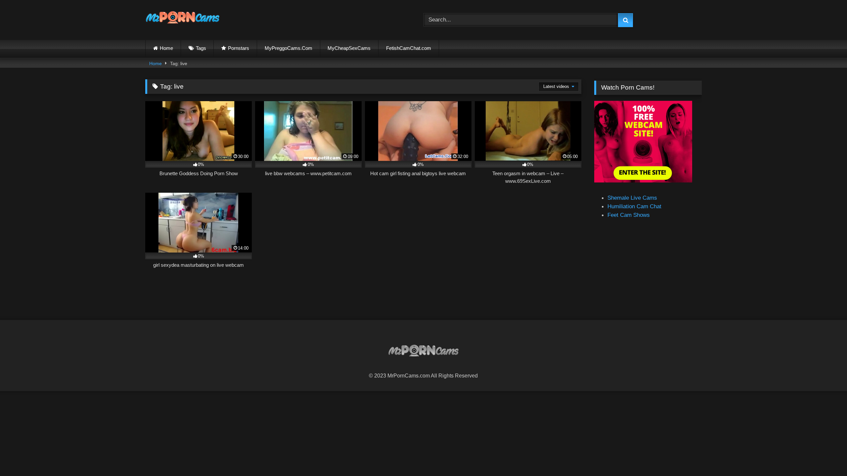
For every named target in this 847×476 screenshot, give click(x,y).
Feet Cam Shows (628, 215)
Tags (201, 48)
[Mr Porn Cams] (182, 18)
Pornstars (238, 48)
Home (166, 48)
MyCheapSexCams (349, 48)
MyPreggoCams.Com (288, 48)
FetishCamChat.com (408, 48)
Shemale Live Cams (632, 197)
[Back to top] (826, 456)
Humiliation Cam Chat (634, 206)
